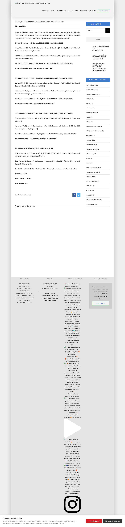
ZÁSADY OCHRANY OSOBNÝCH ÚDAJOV (100, 296)
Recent (98, 39)
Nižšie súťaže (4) (92, 145)
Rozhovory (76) (91, 154)
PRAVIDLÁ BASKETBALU (24, 288)
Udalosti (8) (90, 195)
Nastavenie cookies (112, 521)
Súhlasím (100, 303)
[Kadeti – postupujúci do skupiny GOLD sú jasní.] (88, 57)
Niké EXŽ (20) (91, 140)
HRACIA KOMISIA (24, 291)
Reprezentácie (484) (93, 149)
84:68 (32, 148)
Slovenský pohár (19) (93, 172)
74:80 (51, 113)
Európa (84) (90, 108)
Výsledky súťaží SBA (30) (94, 200)
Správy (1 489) (91, 177)
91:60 (51, 78)
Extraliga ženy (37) (92, 112)
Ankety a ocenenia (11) (94, 94)
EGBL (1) (89, 103)
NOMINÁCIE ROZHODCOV (50, 288)
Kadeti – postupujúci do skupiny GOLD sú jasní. (99, 55)
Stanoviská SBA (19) (93, 181)
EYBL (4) (89, 117)
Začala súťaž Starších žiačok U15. (100, 47)
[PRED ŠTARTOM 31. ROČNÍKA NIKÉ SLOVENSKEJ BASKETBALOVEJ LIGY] (88, 67)
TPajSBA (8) (90, 186)
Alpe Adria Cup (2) (92, 89)
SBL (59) (89, 163)
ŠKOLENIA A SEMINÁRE (50, 284)
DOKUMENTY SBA (24, 284)
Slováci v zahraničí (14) (94, 167)
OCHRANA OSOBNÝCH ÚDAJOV (24, 295)
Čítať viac (61, 523)
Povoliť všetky (94, 521)
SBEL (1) (89, 158)
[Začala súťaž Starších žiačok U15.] (88, 48)
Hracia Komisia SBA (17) (94, 126)
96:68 (42, 43)
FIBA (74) (90, 122)
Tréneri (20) (90, 190)
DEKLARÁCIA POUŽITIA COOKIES (24, 298)
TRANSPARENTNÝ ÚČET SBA (49, 298)
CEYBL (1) (90, 99)
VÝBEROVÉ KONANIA (50, 300)
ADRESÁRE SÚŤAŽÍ (24, 286)
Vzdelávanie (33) (92, 204)
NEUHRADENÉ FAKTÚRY (24, 302)
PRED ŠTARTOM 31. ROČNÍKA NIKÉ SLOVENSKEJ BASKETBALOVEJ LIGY (99, 66)
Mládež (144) (91, 135)
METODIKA (50, 286)
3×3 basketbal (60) (92, 85)
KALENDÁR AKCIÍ (24, 300)
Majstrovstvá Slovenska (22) (95, 131)
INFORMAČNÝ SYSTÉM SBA (24, 293)
